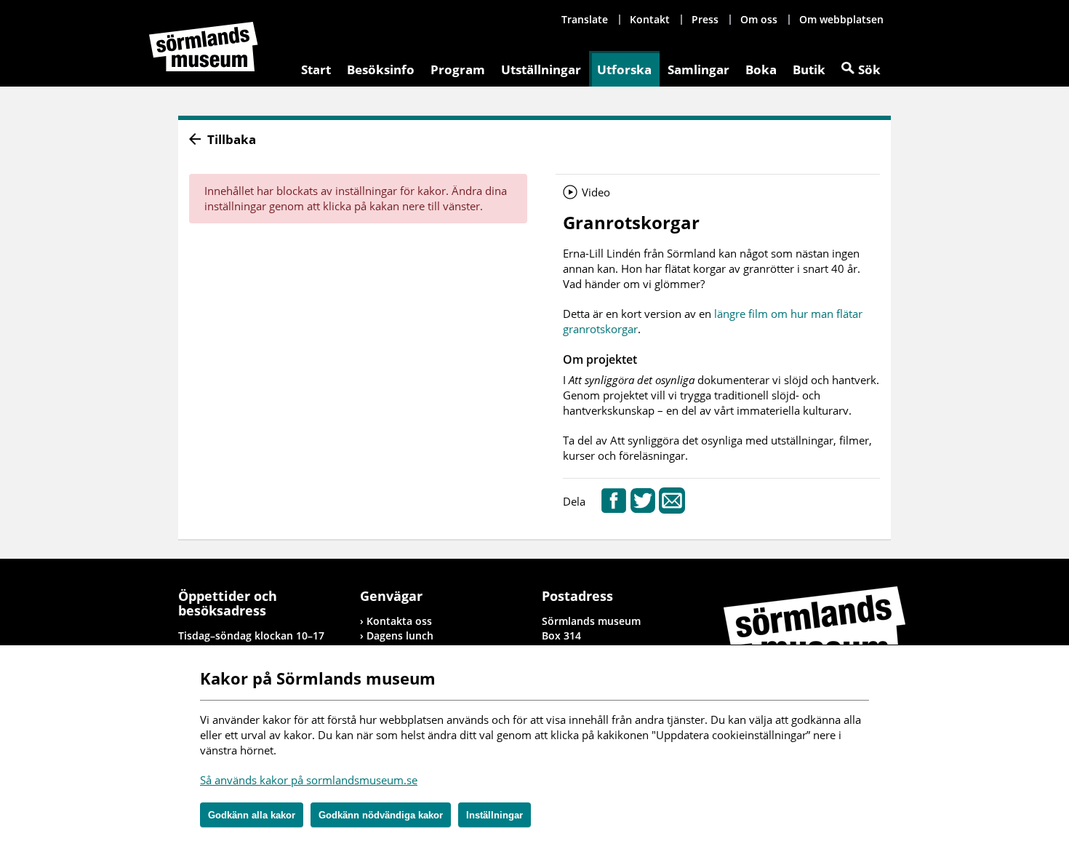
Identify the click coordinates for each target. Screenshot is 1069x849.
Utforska (624, 69)
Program (458, 69)
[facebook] (614, 509)
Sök (869, 69)
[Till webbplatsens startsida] (203, 46)
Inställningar (494, 815)
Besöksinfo (381, 69)
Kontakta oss (399, 621)
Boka (761, 69)
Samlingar (698, 69)
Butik (809, 69)
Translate (584, 19)
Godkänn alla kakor (251, 815)
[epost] (672, 509)
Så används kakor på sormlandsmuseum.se (308, 780)
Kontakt (650, 19)
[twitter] (643, 509)
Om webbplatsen (841, 19)
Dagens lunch (400, 635)
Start (316, 69)
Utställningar (541, 69)
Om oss (758, 19)
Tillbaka (231, 139)
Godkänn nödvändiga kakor (381, 815)
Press (705, 19)
